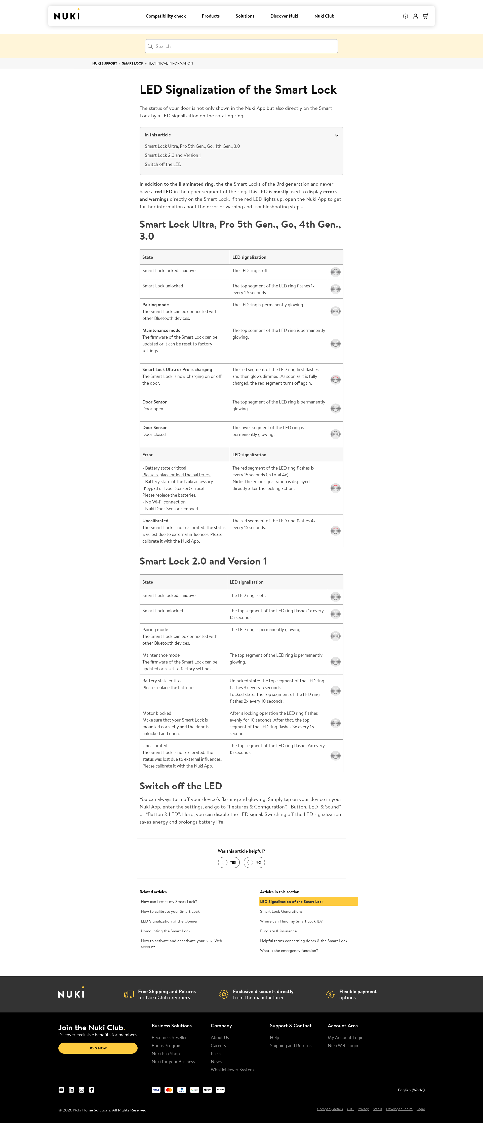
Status (377, 1109)
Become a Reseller (169, 1037)
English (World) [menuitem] (411, 1090)
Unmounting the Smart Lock (165, 931)
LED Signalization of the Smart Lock (292, 901)
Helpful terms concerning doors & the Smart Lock (303, 941)
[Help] (405, 16)
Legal (421, 1109)
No (258, 862)
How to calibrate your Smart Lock (170, 911)
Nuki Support (104, 63)
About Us (220, 1037)
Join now (98, 1048)
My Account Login (346, 1037)
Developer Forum (399, 1109)
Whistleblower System (232, 1069)
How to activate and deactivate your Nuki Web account (181, 944)
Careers (218, 1045)
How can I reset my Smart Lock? (169, 901)
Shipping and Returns (290, 1045)
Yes (233, 862)
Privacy (363, 1109)
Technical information (170, 63)
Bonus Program (167, 1045)
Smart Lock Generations (281, 911)
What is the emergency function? (289, 950)
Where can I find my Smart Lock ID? (291, 921)
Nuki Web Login (343, 1045)
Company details (330, 1109)
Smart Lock (132, 63)
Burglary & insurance (278, 931)
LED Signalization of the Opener (169, 921)
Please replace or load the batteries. (176, 474)
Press (216, 1053)
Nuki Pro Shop (166, 1053)
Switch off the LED (163, 164)
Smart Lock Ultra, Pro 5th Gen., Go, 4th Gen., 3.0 (192, 146)
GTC (350, 1109)
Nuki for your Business (173, 1061)
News (216, 1061)
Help (274, 1037)
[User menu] (416, 16)
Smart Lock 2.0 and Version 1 (173, 155)
